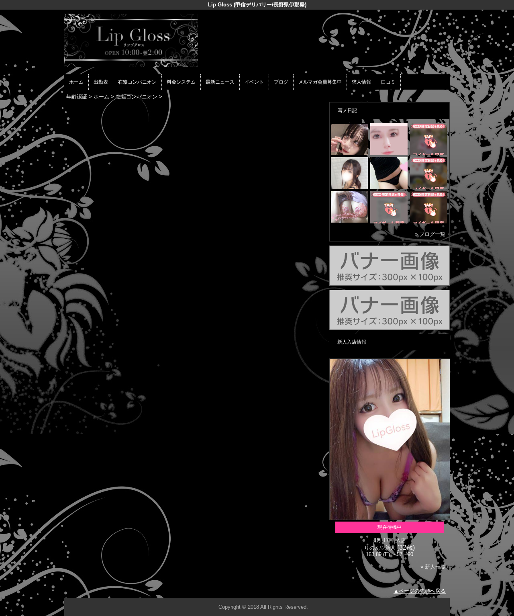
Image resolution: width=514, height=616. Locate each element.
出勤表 (101, 82)
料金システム (181, 82)
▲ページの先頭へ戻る (420, 591)
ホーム (76, 82)
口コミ (388, 82)
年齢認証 (76, 97)
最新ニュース (220, 82)
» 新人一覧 (433, 567)
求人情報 (361, 82)
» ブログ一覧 (430, 234)
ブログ (281, 82)
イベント (254, 82)
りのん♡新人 (380, 548)
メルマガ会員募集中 (320, 82)
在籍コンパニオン (137, 82)
